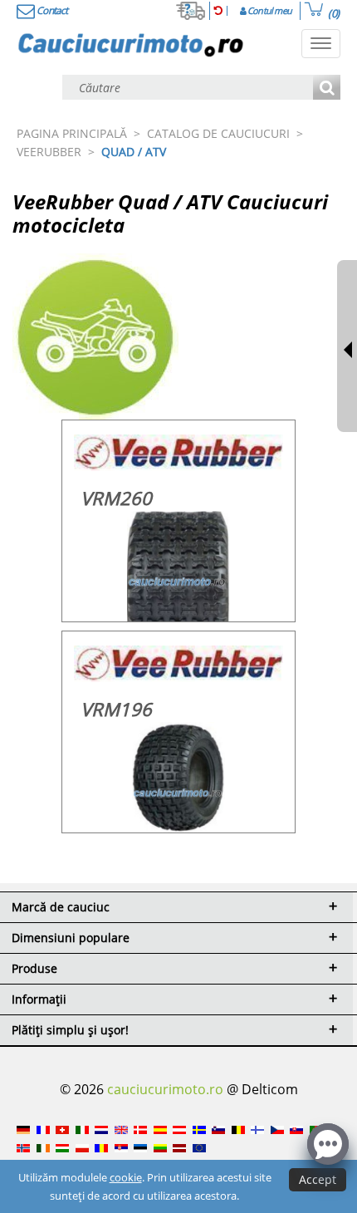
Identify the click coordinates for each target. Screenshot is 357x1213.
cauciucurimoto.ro (165, 1089)
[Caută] (326, 88)
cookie (126, 1177)
